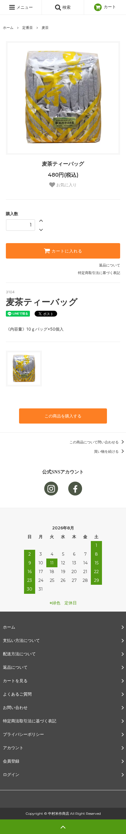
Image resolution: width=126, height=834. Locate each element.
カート (109, 6)
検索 (66, 7)
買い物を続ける (107, 451)
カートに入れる (66, 251)
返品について (109, 265)
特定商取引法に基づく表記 (99, 273)
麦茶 (45, 27)
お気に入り (66, 184)
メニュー (24, 7)
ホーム (8, 27)
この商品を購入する (63, 415)
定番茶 (27, 27)
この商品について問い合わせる (94, 442)
